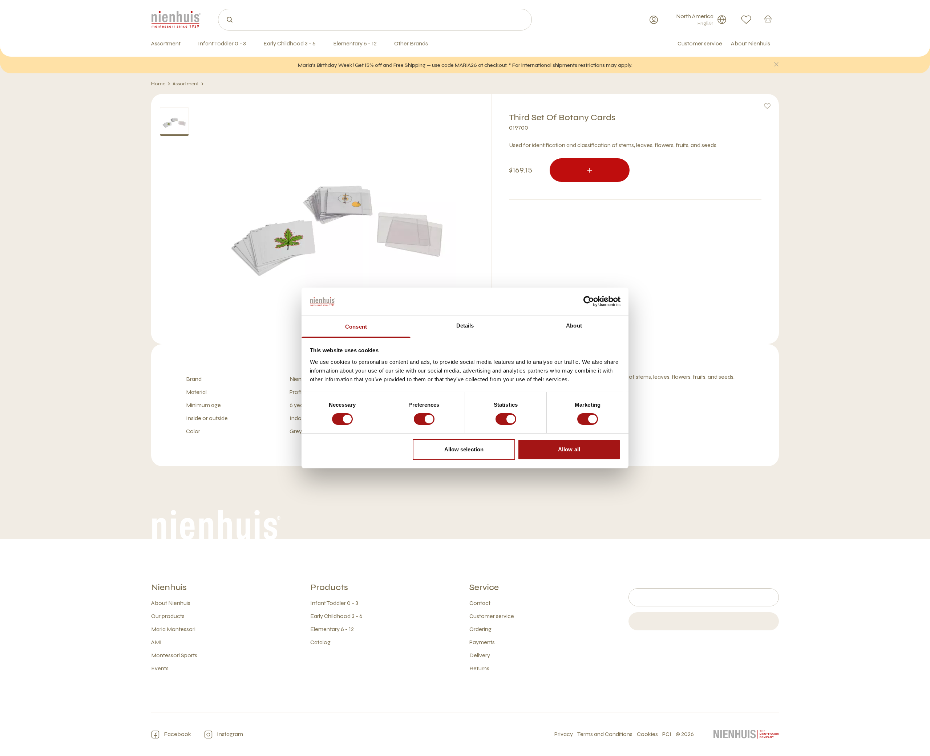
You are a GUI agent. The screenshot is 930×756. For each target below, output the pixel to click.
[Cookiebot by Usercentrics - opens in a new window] (588, 301)
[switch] (424, 419)
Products (329, 587)
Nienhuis (169, 587)
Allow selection (464, 449)
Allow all (569, 449)
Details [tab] (465, 325)
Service (484, 587)
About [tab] (574, 325)
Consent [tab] (356, 327)
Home (158, 84)
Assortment (186, 84)
